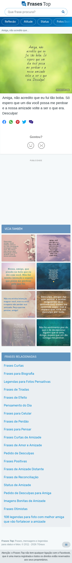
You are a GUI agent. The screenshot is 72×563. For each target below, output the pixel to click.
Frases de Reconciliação (21, 477)
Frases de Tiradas (16, 389)
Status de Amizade (17, 485)
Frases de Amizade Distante (24, 469)
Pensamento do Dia (18, 405)
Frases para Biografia (19, 373)
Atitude (28, 21)
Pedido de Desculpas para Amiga (27, 493)
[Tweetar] (24, 122)
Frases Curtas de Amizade (22, 437)
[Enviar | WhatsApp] (11, 122)
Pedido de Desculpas (19, 453)
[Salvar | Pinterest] (18, 122)
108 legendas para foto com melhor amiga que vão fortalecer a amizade (34, 519)
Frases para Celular (17, 413)
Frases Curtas (14, 365)
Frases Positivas (15, 461)
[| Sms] (31, 122)
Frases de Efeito (15, 397)
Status (45, 21)
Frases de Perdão (16, 421)
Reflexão (10, 21)
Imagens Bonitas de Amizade (25, 501)
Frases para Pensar (17, 429)
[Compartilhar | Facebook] (4, 122)
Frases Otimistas (15, 509)
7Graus (41, 544)
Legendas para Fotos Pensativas (27, 381)
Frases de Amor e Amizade (23, 445)
